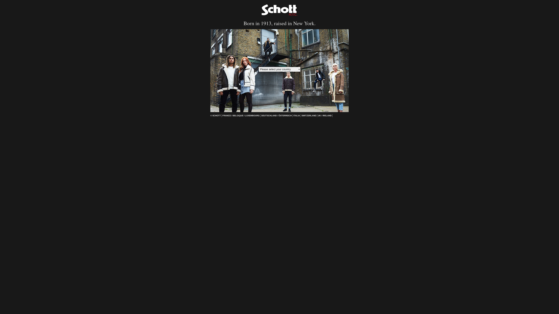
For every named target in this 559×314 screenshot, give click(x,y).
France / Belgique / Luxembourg (241, 116)
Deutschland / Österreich (276, 116)
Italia (296, 116)
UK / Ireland (325, 116)
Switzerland (308, 116)
